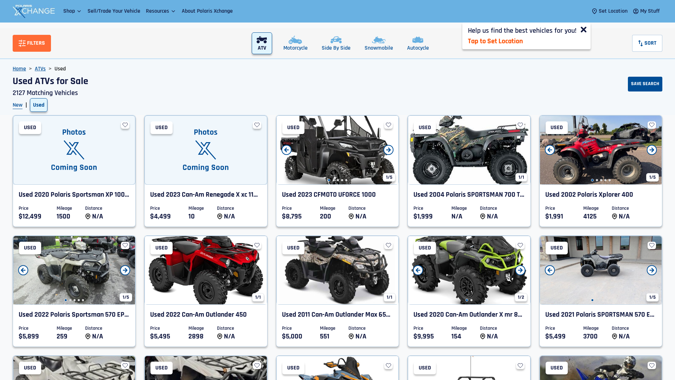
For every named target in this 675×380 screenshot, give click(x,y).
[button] (72, 11)
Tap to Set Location (495, 41)
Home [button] (19, 68)
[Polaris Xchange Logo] (34, 11)
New (17, 105)
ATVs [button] (40, 68)
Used (38, 105)
